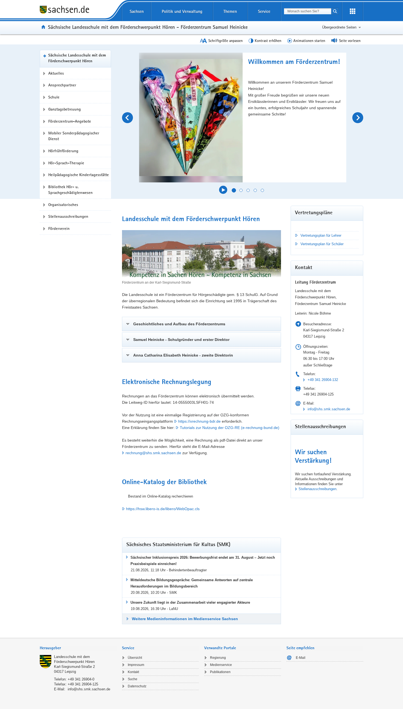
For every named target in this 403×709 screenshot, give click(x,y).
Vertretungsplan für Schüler (322, 244)
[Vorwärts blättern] (357, 117)
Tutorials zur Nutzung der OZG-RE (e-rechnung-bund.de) (229, 427)
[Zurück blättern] (127, 117)
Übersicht (135, 658)
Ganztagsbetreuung (64, 109)
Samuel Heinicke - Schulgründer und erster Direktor (181, 339)
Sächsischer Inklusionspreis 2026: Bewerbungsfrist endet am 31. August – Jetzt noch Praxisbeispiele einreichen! (202, 560)
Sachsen (137, 11)
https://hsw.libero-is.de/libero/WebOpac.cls (163, 509)
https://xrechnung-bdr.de (199, 421)
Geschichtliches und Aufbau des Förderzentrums (179, 324)
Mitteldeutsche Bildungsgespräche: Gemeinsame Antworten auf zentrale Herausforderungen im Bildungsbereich (191, 583)
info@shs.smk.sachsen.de (329, 409)
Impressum (136, 665)
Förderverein (59, 228)
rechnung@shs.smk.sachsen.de (153, 453)
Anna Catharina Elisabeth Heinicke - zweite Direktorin (183, 355)
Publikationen (220, 672)
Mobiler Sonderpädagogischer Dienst (73, 136)
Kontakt (133, 672)
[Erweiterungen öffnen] (352, 11)
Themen (230, 11)
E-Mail (300, 658)
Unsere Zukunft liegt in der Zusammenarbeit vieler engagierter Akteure (190, 602)
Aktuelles (56, 73)
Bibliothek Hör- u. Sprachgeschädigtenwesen (70, 189)
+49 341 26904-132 (323, 380)
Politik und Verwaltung (182, 11)
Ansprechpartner (62, 85)
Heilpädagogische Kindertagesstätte (78, 174)
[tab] (78, 648)
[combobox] (307, 11)
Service (264, 11)
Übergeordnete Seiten (339, 27)
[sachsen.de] (78, 10)
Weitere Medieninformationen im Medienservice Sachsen (185, 619)
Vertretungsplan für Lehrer (320, 235)
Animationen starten (309, 40)
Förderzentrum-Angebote (69, 121)
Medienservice (221, 665)
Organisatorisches (63, 204)
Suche (132, 679)
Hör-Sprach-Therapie (66, 162)
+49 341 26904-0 (81, 679)
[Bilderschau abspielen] (223, 190)
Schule (53, 97)
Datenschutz (137, 686)
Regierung (218, 658)
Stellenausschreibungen (68, 216)
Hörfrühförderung (63, 150)
